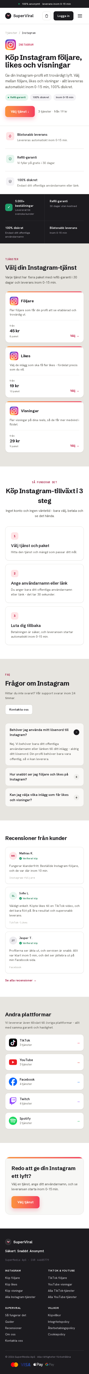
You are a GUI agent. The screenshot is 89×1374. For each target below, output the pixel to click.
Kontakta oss (19, 709)
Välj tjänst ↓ (20, 111)
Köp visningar (14, 1291)
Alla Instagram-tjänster (20, 1297)
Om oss (10, 1334)
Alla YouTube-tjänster (62, 1297)
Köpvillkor (54, 1315)
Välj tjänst (25, 1202)
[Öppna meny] (80, 16)
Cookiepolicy (56, 1334)
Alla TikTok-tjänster (61, 1291)
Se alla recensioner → (21, 980)
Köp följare (12, 1278)
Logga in (63, 16)
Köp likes (11, 1284)
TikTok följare (57, 1278)
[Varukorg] (46, 16)
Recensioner (13, 1328)
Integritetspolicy (58, 1322)
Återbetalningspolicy (61, 1328)
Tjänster (11, 33)
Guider (9, 1322)
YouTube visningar (60, 1284)
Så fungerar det (15, 1315)
